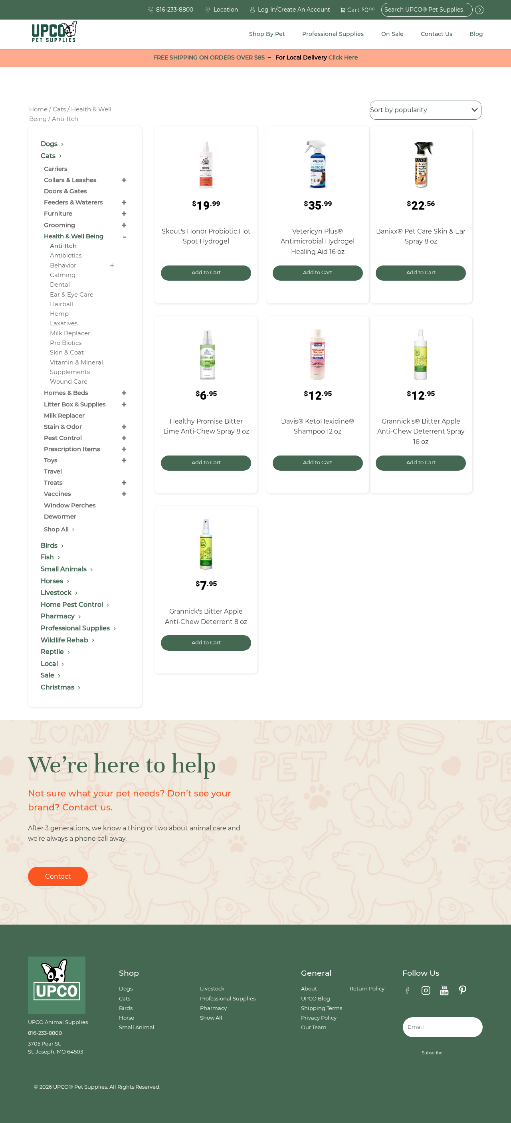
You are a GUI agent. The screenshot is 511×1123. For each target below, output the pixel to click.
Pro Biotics (65, 343)
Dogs (126, 989)
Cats (59, 109)
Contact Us (436, 34)
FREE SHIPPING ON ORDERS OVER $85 (209, 57)
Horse (126, 1018)
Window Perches (70, 505)
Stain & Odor (63, 426)
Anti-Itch (63, 246)
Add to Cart (206, 272)
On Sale (392, 34)
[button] (353, 9)
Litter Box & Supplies (75, 404)
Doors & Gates (65, 191)
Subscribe (432, 1053)
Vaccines (57, 493)
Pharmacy (213, 1008)
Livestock (212, 989)
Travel (53, 471)
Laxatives (63, 323)
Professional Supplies (333, 34)
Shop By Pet (267, 34)
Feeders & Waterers (73, 202)
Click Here (343, 57)
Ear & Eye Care (71, 294)
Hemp (59, 313)
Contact (58, 876)
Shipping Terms (321, 1008)
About (309, 989)
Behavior (63, 265)
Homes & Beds (66, 392)
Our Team (314, 1027)
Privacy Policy (319, 1018)
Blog (476, 34)
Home (38, 109)
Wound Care (68, 381)
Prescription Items (72, 449)
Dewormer (60, 516)
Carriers (55, 168)
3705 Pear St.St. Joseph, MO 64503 (55, 1048)
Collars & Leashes (70, 180)
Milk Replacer (70, 333)
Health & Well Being (73, 236)
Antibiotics (65, 255)
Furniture (58, 213)
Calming (62, 275)
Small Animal (136, 1027)
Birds (126, 1008)
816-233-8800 (45, 1033)
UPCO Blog (315, 999)
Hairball (61, 304)
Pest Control (63, 438)
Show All (211, 1018)
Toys (50, 460)
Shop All (57, 529)
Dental (60, 284)
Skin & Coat (67, 352)
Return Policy (367, 989)
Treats (53, 482)
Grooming (59, 225)
